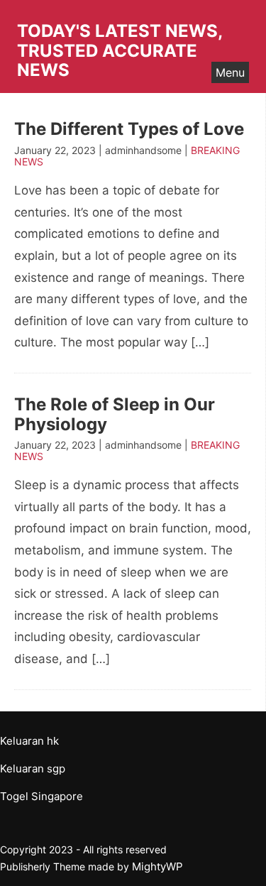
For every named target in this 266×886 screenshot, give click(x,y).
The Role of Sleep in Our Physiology (114, 414)
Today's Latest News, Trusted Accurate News (119, 50)
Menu (230, 72)
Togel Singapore (41, 796)
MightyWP (157, 866)
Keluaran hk (29, 741)
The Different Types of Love (129, 129)
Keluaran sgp (32, 768)
